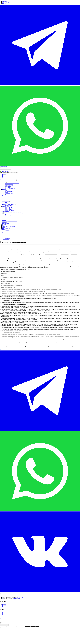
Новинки (4, 175)
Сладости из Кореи (8, 209)
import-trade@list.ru (16, 598)
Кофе (3, 235)
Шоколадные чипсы (9, 216)
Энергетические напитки (10, 188)
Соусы (3, 225)
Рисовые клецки (5, 223)
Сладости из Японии (9, 208)
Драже (6, 190)
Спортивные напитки (9, 185)
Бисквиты (7, 230)
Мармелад (4, 227)
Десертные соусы (5, 239)
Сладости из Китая (8, 207)
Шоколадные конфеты (9, 194)
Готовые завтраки (5, 219)
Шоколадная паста (8, 205)
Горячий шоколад (8, 233)
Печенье (6, 203)
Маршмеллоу (5, 222)
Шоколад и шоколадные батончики (20, 213)
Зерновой (6, 236)
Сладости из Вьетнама (9, 210)
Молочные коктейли (9, 184)
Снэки (6, 197)
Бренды (3, 176)
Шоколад (6, 214)
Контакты (4, 3)
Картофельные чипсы (9, 196)
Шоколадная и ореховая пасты (8, 204)
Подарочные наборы (9, 193)
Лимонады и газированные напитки (12, 183)
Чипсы (6, 198)
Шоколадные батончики (9, 215)
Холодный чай (8, 187)
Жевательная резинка (6, 199)
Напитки (4, 182)
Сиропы (4, 224)
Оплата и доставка (6, 2)
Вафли (6, 202)
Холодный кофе (8, 186)
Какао (6, 234)
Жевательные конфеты (9, 191)
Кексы (6, 231)
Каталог (4, 174)
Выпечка (4, 229)
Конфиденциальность (6, 614)
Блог (3, 177)
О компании (4, 1)
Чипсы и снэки (5, 195)
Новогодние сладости (17, 212)
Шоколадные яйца (8, 217)
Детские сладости (5, 211)
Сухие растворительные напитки (9, 232)
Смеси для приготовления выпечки (9, 221)
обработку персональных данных (32, 626)
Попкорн (4, 220)
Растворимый (7, 238)
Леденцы (6, 192)
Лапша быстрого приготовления (8, 226)
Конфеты (4, 189)
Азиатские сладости (6, 206)
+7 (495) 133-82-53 (20, 597)
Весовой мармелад (6, 228)
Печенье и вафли (5, 201)
